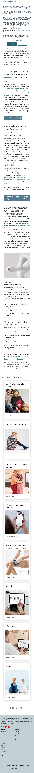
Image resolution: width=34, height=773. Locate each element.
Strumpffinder (16, 357)
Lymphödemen (8, 179)
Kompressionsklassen (13, 171)
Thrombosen (17, 232)
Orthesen (3, 738)
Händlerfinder (16, 362)
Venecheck (20, 359)
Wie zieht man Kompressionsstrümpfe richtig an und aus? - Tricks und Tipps (16, 198)
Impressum (14, 765)
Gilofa (2, 753)
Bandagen (3, 736)
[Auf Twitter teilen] (20, 709)
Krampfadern (22, 177)
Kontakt (8, 765)
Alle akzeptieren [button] (12, 44)
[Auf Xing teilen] (23, 709)
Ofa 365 (2, 757)
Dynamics (3, 747)
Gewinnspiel (17, 740)
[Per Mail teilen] (14, 709)
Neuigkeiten (17, 738)
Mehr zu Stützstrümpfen (12, 118)
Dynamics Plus (4, 751)
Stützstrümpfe (8, 49)
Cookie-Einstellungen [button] (17, 40)
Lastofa (2, 749)
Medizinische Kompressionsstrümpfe (14, 138)
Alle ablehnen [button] (22, 44)
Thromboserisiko (19, 223)
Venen (6, 359)
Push (2, 755)
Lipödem (22, 179)
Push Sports (3, 760)
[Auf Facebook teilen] (10, 709)
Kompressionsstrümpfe (19, 49)
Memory (2, 745)
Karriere (16, 736)
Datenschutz (21, 765)
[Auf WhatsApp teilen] (17, 709)
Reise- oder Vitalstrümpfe (15, 89)
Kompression (3, 731)
